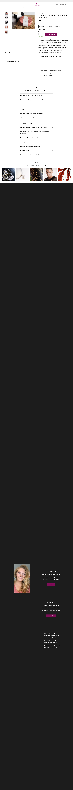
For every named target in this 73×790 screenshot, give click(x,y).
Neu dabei (41, 10)
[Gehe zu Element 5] (6, 32)
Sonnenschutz (17, 7)
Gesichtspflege (8, 7)
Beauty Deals (49, 10)
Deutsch (61, 4)
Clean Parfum (43, 7)
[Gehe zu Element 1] (6, 13)
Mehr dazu (51, 584)
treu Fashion (40, 13)
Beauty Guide (34, 10)
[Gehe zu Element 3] (6, 22)
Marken (66, 7)
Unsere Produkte (50, 615)
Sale (28, 10)
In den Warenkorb (51, 34)
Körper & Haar (34, 7)
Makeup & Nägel (25, 7)
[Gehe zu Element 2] (6, 17)
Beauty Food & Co (52, 7)
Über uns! (23, 10)
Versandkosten (46, 21)
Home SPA (60, 7)
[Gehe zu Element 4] (6, 27)
